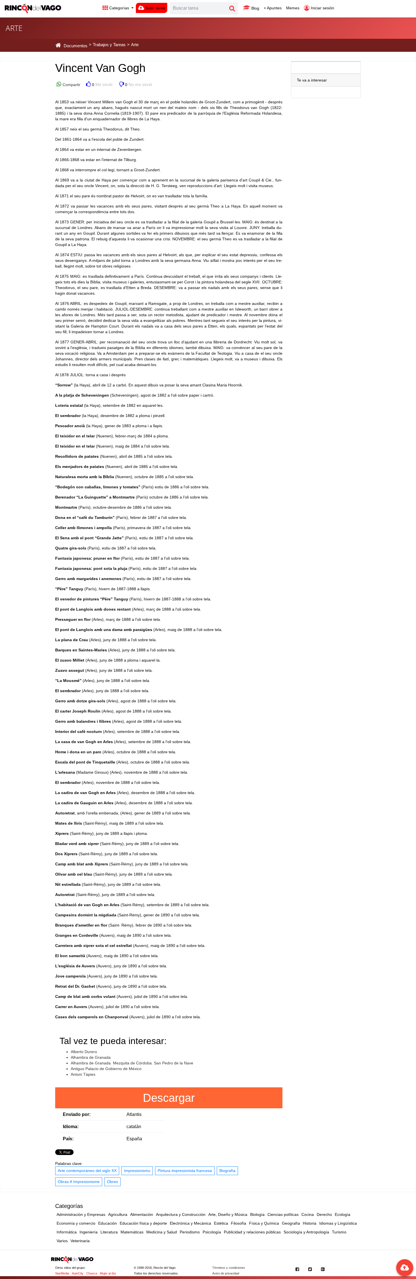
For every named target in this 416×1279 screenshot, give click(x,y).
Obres (112, 1181)
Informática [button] (67, 1232)
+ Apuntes (273, 8)
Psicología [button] (212, 1232)
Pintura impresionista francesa (185, 1170)
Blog (254, 8)
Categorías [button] (119, 8)
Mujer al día (108, 1273)
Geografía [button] (291, 1223)
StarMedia (62, 1273)
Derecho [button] (324, 1214)
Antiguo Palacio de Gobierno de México (106, 1068)
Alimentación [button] (141, 1214)
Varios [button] (62, 1241)
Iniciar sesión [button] (322, 8)
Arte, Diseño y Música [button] (227, 1214)
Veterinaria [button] (80, 1241)
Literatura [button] (109, 1232)
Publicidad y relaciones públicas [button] (252, 1232)
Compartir (70, 84)
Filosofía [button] (238, 1223)
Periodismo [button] (190, 1232)
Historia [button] (309, 1223)
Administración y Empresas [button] (81, 1214)
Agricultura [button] (117, 1214)
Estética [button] (221, 1223)
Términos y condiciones (228, 1267)
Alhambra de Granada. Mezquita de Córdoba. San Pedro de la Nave (132, 1063)
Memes (292, 8)
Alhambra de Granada (91, 1057)
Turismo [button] (339, 1232)
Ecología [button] (342, 1214)
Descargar (169, 1098)
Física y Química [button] (264, 1223)
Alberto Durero (84, 1051)
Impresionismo (137, 1170)
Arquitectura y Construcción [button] (180, 1214)
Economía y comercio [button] (76, 1223)
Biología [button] (257, 1214)
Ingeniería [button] (89, 1232)
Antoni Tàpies (83, 1074)
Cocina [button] (307, 1214)
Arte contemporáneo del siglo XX (87, 1170)
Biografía (227, 1170)
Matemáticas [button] (132, 1232)
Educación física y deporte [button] (143, 1223)
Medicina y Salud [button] (161, 1232)
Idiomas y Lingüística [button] (338, 1223)
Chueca (91, 1273)
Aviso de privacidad (225, 1273)
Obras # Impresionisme (79, 1181)
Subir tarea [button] (154, 8)
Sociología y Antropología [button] (306, 1232)
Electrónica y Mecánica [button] (190, 1223)
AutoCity (77, 1273)
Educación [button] (107, 1223)
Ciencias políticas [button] (283, 1214)
